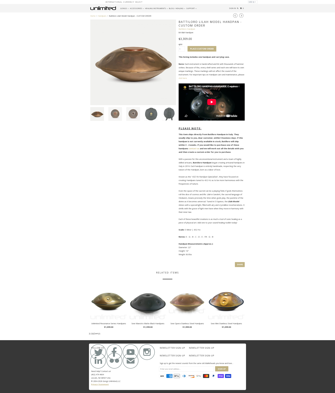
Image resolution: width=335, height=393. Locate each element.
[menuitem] (124, 8)
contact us (194, 148)
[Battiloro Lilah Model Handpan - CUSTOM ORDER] (133, 62)
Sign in (232, 8)
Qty (180, 44)
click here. (183, 78)
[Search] (238, 8)
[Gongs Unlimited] (103, 8)
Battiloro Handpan (187, 29)
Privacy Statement (100, 384)
